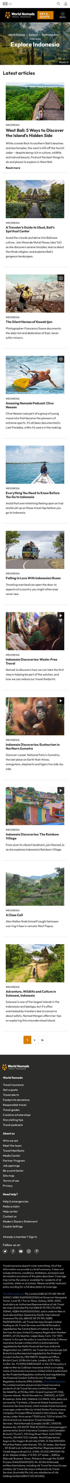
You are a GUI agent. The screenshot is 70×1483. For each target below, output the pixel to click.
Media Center (11, 1155)
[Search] (58, 4)
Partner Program (14, 1160)
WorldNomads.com (14, 1293)
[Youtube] (21, 1251)
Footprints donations (16, 1100)
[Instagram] (29, 1251)
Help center (10, 1211)
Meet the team (12, 1145)
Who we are (10, 1140)
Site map (8, 1175)
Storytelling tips (13, 1120)
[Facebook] (13, 1251)
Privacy (8, 1185)
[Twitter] (5, 1251)
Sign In (33, 1237)
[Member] (65, 4)
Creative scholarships (17, 1115)
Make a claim (11, 1206)
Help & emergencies (15, 1201)
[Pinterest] (36, 1251)
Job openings (11, 1165)
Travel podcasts (13, 1125)
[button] (62, 15)
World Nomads (20, 15)
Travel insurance (13, 1085)
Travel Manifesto (13, 1150)
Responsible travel (14, 1105)
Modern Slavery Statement (20, 1221)
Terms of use (11, 1180)
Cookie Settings (13, 1226)
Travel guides (11, 1110)
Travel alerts (11, 1095)
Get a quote (44, 15)
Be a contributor (13, 1170)
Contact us (10, 1216)
